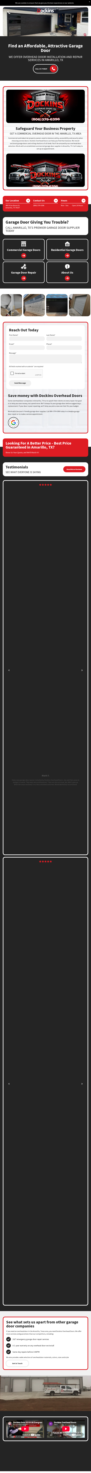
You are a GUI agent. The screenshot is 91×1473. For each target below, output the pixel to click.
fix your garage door (57, 403)
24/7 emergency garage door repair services (31, 1339)
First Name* (13, 335)
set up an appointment (45, 149)
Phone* (49, 344)
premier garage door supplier (57, 228)
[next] (82, 670)
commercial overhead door (34, 133)
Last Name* (50, 335)
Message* (12, 353)
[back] (9, 670)
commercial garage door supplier (48, 146)
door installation (52, 57)
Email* (11, 344)
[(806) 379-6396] (9, 14)
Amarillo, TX (67, 133)
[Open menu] (82, 12)
